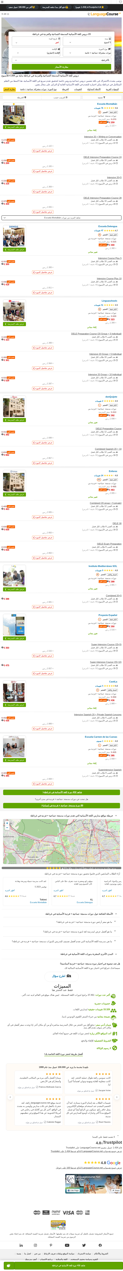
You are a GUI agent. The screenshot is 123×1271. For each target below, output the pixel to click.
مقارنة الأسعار (61, 67)
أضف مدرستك (31, 1259)
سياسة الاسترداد (84, 1253)
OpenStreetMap (112, 863)
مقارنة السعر (9, 89)
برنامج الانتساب (46, 1259)
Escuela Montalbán (38, 902)
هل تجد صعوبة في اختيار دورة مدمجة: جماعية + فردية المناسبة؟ (90, 963)
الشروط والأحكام (101, 1253)
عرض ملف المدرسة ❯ (14, 127)
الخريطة (65, 89)
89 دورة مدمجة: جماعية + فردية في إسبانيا (63, 805)
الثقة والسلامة (62, 1259)
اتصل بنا (27, 1253)
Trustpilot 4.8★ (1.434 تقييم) (88, 7)
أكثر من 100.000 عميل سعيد (20, 7)
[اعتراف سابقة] (10, 1097)
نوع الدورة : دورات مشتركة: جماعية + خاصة (38, 89)
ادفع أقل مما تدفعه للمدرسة (54, 7)
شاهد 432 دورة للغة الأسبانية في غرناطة (63, 792)
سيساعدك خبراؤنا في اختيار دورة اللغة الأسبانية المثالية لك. (92, 968)
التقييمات (78, 89)
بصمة (19, 1253)
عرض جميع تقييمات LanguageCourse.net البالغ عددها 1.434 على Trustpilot (86, 1151)
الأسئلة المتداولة (94, 89)
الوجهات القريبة (112, 89)
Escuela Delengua (85, 902)
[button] (2, 2)
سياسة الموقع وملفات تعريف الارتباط (59, 1253)
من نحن (37, 1253)
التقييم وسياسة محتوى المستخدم (84, 1259)
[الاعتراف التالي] (117, 1097)
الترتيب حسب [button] (59, 97)
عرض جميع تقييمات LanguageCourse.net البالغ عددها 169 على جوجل (89, 1167)
